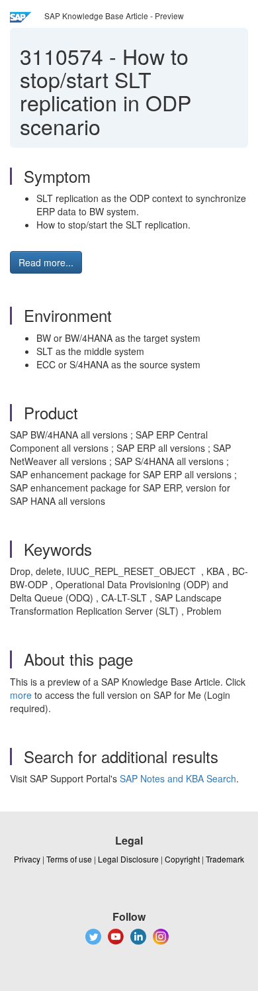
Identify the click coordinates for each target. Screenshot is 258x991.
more (21, 695)
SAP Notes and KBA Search (178, 778)
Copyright (182, 858)
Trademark (225, 858)
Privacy (27, 858)
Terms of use (69, 858)
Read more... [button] (46, 262)
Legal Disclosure (128, 858)
